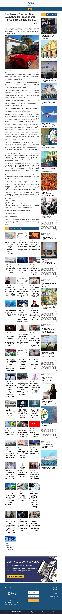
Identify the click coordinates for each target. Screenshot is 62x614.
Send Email (11, 202)
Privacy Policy (51, 612)
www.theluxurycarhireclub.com (18, 87)
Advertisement (54, 596)
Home (55, 593)
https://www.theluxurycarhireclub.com (20, 210)
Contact (55, 598)
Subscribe (33, 600)
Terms (44, 612)
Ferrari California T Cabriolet (13, 167)
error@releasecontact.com (30, 221)
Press (55, 595)
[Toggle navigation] (30, 9)
